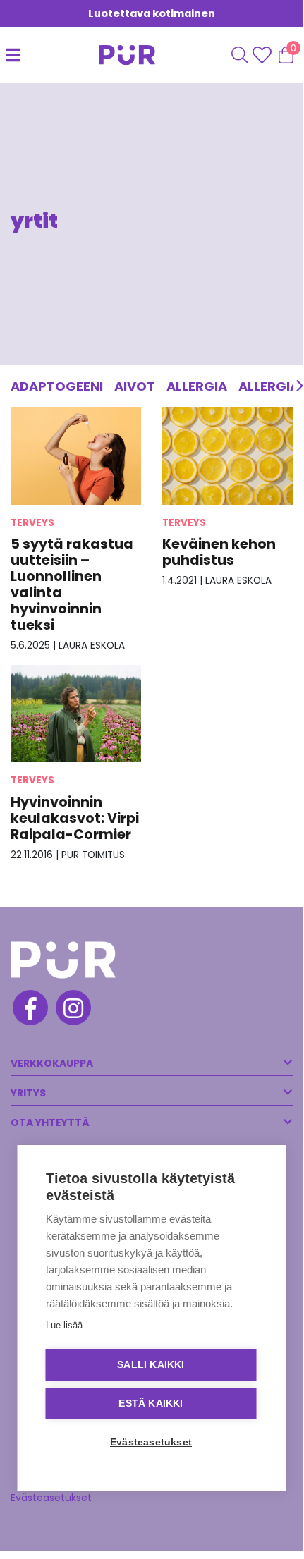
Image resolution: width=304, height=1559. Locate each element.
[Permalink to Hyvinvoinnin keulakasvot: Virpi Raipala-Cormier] (76, 713)
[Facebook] (29, 1009)
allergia (196, 386)
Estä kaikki (150, 1403)
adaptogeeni (57, 386)
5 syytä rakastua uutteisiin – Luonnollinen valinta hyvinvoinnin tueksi (72, 584)
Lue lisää (64, 1325)
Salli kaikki (150, 1364)
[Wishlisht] (263, 55)
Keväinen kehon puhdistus (219, 552)
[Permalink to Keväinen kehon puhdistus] (227, 455)
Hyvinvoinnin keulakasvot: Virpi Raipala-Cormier (75, 818)
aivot (134, 386)
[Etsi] (240, 55)
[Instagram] (72, 1009)
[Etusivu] (118, 55)
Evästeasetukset (51, 1498)
